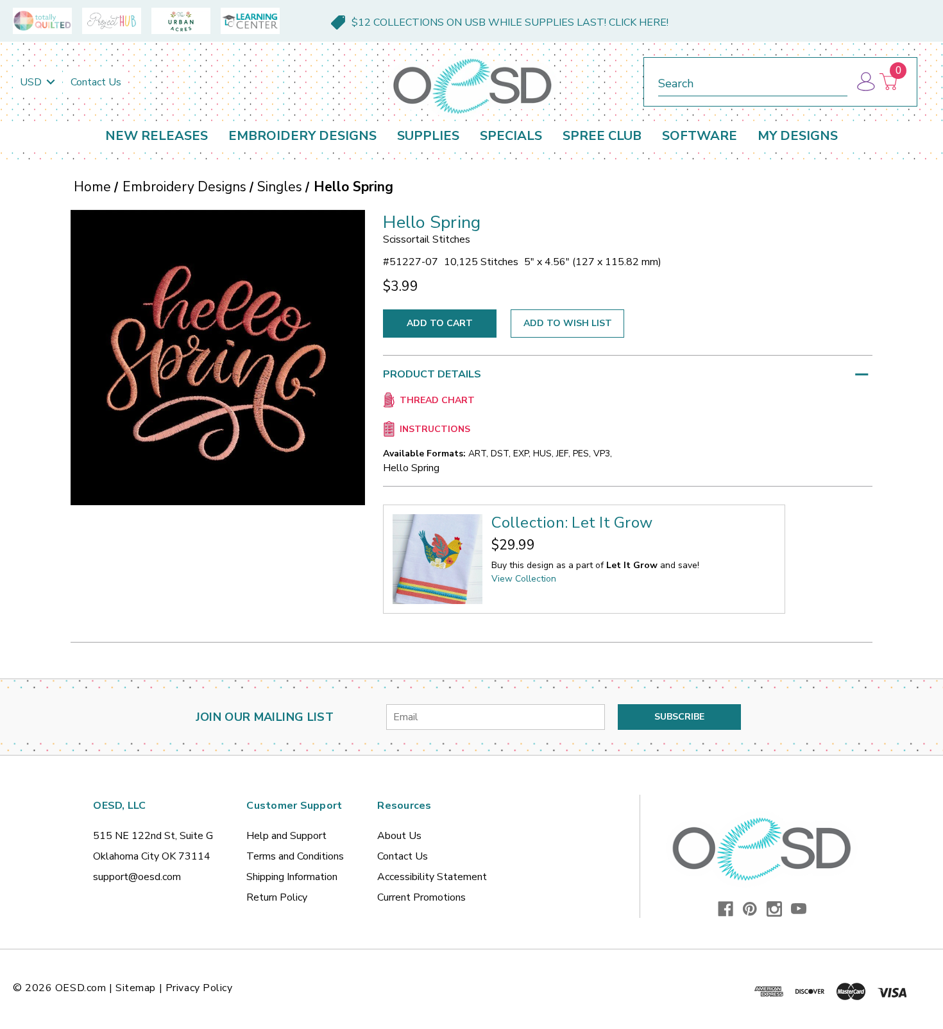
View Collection (523, 579)
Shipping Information (291, 877)
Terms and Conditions (295, 856)
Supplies (428, 135)
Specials (511, 135)
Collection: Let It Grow (571, 522)
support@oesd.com (137, 877)
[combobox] (752, 81)
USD (32, 82)
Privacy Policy (199, 988)
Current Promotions (421, 897)
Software (699, 135)
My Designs (798, 135)
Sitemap (135, 988)
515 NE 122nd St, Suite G (153, 836)
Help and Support (286, 836)
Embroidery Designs (302, 135)
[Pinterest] (750, 909)
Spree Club (602, 135)
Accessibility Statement (432, 877)
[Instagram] (774, 909)
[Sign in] (865, 82)
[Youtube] (798, 909)
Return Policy (276, 897)
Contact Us (96, 82)
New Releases (156, 135)
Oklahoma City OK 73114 (151, 856)
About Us (399, 836)
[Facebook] (725, 909)
